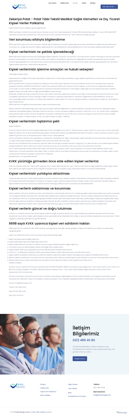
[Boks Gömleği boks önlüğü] (19, 6)
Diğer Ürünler (73, 384)
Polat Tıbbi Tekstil (38, 412)
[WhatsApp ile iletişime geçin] (122, 412)
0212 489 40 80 (108, 7)
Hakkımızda (44, 388)
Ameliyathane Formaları (77, 396)
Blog (69, 393)
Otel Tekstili (72, 388)
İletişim (43, 384)
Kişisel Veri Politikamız (48, 392)
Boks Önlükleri (45, 395)
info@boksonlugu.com (102, 395)
